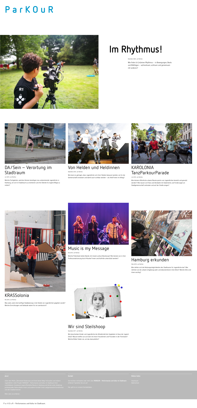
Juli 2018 (133, 177)
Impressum (134, 381)
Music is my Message (88, 248)
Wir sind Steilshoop (86, 326)
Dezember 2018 (72, 171)
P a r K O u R (29, 10)
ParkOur (141, 59)
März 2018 (134, 264)
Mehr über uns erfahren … (13, 394)
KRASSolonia (17, 295)
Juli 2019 (7, 177)
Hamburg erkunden (150, 260)
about (167, 5)
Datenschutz (135, 383)
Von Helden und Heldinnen (94, 167)
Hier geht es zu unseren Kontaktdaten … (80, 387)
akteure (177, 5)
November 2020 (132, 59)
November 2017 (72, 331)
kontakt (188, 5)
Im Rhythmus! (136, 49)
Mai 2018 (70, 252)
